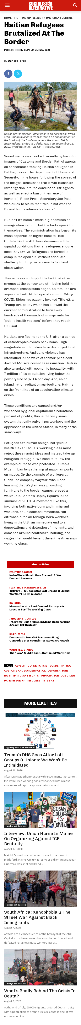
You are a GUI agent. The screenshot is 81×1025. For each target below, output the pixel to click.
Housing (15, 603)
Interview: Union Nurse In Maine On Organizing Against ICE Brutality (39, 623)
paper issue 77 (14, 680)
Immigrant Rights (26, 675)
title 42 (48, 680)
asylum (20, 665)
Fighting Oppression (28, 18)
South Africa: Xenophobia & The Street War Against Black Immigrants (37, 917)
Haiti (7, 675)
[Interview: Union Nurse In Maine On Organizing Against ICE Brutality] (40, 810)
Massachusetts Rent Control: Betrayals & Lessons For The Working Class (36, 608)
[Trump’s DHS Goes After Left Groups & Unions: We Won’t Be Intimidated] (40, 731)
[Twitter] (18, 74)
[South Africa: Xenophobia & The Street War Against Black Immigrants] (40, 889)
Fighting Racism (20, 572)
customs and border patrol (25, 670)
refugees (33, 680)
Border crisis (37, 665)
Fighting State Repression (27, 587)
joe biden (68, 675)
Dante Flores (17, 61)
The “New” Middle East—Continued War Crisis (39, 653)
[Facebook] (8, 74)
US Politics (17, 634)
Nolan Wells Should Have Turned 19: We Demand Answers (35, 577)
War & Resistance (21, 650)
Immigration (50, 675)
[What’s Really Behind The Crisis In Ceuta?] (40, 967)
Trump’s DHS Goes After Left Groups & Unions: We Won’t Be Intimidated (39, 592)
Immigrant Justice (59, 18)
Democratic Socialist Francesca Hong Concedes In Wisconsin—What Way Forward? (39, 639)
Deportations (58, 670)
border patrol (60, 665)
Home (8, 18)
